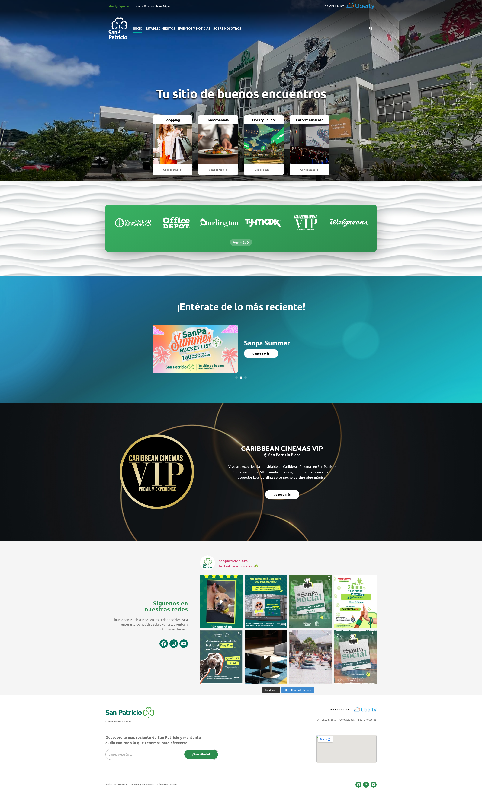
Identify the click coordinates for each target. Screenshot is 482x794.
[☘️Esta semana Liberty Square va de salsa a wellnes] (355, 657)
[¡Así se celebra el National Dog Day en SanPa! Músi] (221, 657)
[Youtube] (183, 643)
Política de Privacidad (116, 784)
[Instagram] (173, 643)
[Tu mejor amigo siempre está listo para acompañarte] (355, 601)
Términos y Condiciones (142, 784)
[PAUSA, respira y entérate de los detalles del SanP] (310, 657)
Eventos (252, 339)
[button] (371, 28)
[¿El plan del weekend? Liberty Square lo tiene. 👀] (310, 601)
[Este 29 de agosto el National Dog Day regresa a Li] (221, 601)
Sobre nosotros (227, 28)
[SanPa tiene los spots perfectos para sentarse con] (266, 657)
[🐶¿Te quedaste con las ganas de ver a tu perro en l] (266, 601)
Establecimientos (160, 28)
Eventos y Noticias (194, 28)
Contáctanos (347, 719)
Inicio (137, 28)
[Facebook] (163, 643)
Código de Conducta (167, 784)
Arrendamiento (326, 719)
